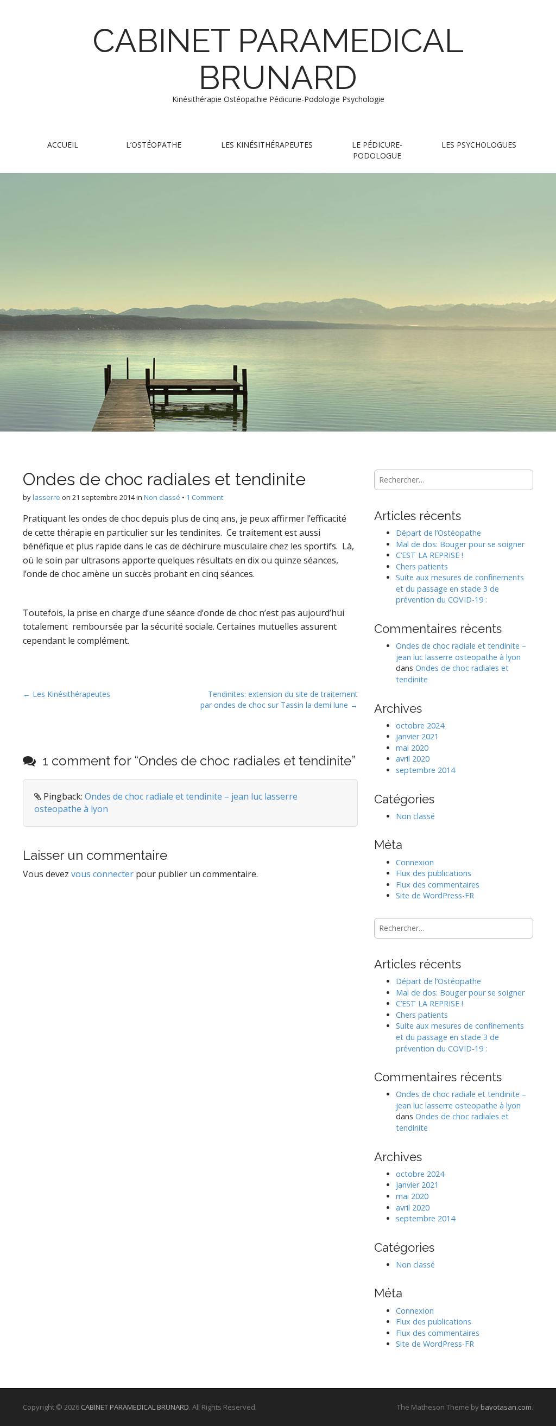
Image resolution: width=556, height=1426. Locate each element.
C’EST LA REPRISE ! (429, 555)
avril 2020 (412, 758)
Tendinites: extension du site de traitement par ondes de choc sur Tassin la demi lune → (279, 699)
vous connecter (102, 874)
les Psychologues (478, 145)
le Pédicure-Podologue (377, 150)
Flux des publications (433, 873)
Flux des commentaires (437, 884)
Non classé (162, 497)
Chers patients (422, 566)
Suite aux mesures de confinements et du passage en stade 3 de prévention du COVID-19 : (460, 588)
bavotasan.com (506, 1407)
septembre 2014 (425, 770)
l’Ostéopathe (153, 145)
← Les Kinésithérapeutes (66, 694)
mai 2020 (412, 748)
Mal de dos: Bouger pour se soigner (460, 544)
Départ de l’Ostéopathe (438, 533)
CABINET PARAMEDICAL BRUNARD (278, 59)
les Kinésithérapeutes (267, 145)
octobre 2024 (420, 725)
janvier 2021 (417, 736)
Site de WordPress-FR (435, 895)
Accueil (62, 145)
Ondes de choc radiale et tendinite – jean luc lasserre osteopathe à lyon (461, 651)
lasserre (46, 497)
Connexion (415, 862)
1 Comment (204, 497)
